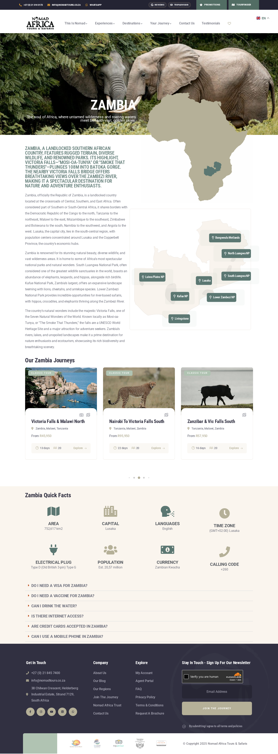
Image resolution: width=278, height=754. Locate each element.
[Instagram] (41, 712)
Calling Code (224, 564)
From (35, 436)
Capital (110, 523)
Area (53, 523)
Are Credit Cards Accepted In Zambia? (69, 626)
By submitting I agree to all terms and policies (215, 726)
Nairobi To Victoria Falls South (58, 421)
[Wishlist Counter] (239, 23)
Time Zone (224, 525)
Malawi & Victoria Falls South (214, 421)
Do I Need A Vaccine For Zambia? (62, 595)
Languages (167, 523)
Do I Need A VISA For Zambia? (59, 585)
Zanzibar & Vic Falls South (133, 421)
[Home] (40, 23)
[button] (129, 477)
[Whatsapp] (73, 712)
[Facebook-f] (30, 712)
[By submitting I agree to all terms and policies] (184, 726)
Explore (78, 448)
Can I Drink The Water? (54, 606)
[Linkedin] (62, 712)
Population (110, 562)
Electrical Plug (53, 562)
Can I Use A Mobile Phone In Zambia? (67, 636)
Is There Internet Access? (57, 616)
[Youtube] (51, 712)
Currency (167, 562)
